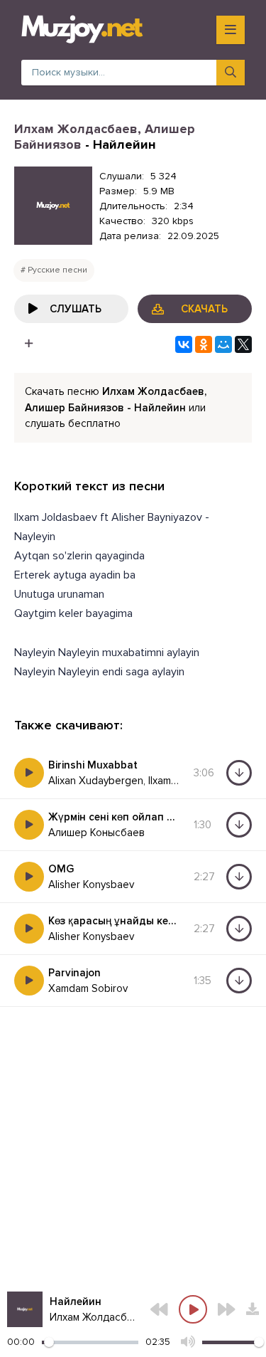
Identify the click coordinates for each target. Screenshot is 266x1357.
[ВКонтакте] (183, 344)
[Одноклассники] (203, 344)
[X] (243, 344)
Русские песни (57, 270)
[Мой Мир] (223, 344)
